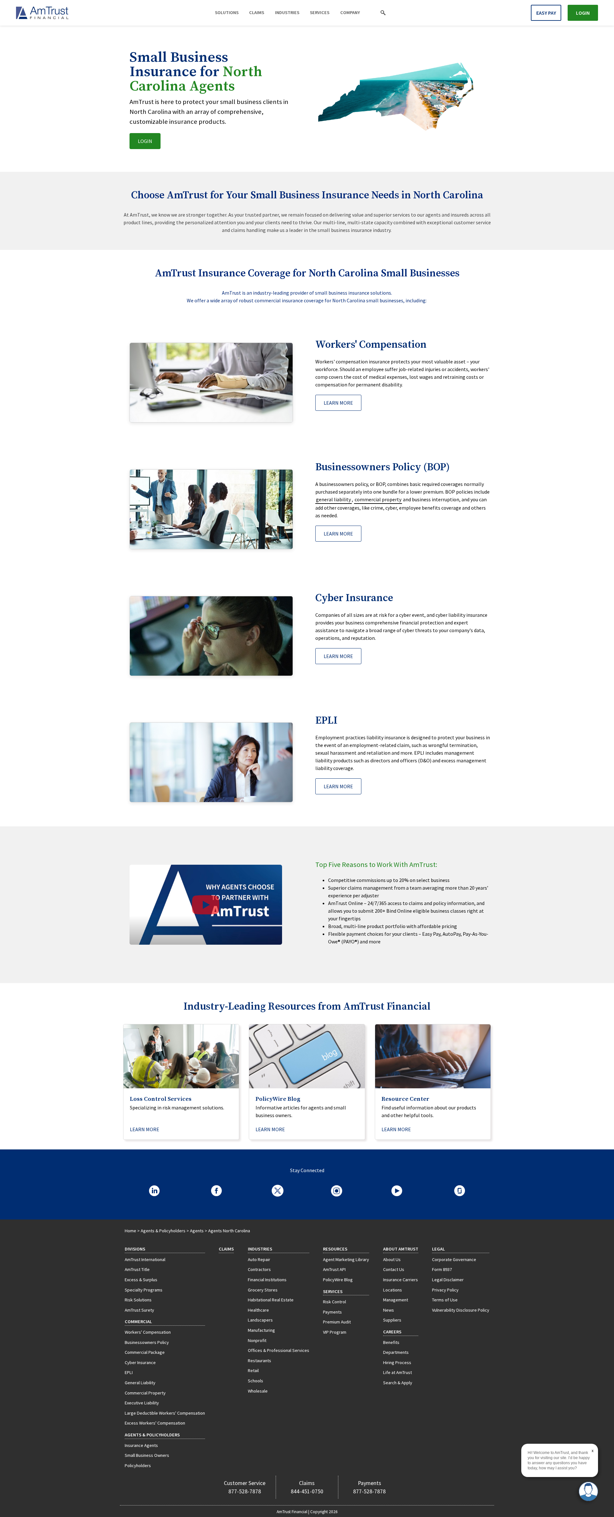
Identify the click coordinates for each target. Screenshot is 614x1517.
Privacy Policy (445, 1290)
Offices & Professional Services (278, 1350)
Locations (392, 1290)
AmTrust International (145, 1259)
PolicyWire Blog (338, 1280)
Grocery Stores (263, 1290)
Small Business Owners (147, 1455)
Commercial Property (145, 1393)
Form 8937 (442, 1269)
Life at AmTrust (397, 1372)
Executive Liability (142, 1403)
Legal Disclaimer (448, 1280)
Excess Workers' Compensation (155, 1423)
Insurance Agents (141, 1445)
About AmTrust (400, 1249)
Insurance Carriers (400, 1280)
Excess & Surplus (141, 1280)
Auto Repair (259, 1259)
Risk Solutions (138, 1300)
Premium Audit (337, 1322)
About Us (392, 1259)
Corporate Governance (454, 1259)
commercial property (378, 499)
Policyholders (138, 1465)
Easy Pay (546, 13)
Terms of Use (445, 1300)
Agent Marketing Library (346, 1259)
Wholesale (258, 1391)
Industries (287, 12)
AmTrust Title (137, 1269)
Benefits (391, 1342)
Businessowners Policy (147, 1342)
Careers (392, 1332)
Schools (255, 1381)
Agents (197, 1231)
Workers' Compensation (148, 1332)
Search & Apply (397, 1383)
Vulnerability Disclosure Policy (460, 1310)
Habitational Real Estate (271, 1300)
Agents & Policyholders (163, 1231)
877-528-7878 (244, 1491)
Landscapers (260, 1320)
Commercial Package (145, 1352)
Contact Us (393, 1269)
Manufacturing (261, 1330)
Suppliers (392, 1320)
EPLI (129, 1372)
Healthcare (258, 1310)
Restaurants (259, 1360)
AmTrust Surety (139, 1310)
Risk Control (334, 1302)
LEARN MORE (338, 403)
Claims (256, 12)
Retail (253, 1370)
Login (583, 13)
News (388, 1310)
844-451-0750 (307, 1491)
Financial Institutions (267, 1280)
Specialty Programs (143, 1290)
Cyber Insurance (140, 1362)
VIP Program (334, 1332)
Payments (332, 1312)
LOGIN (145, 141)
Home (130, 1231)
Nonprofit (257, 1340)
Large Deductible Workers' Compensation (165, 1413)
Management (395, 1300)
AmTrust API (334, 1269)
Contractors (259, 1269)
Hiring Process (397, 1362)
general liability (333, 499)
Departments (396, 1352)
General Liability (140, 1383)
